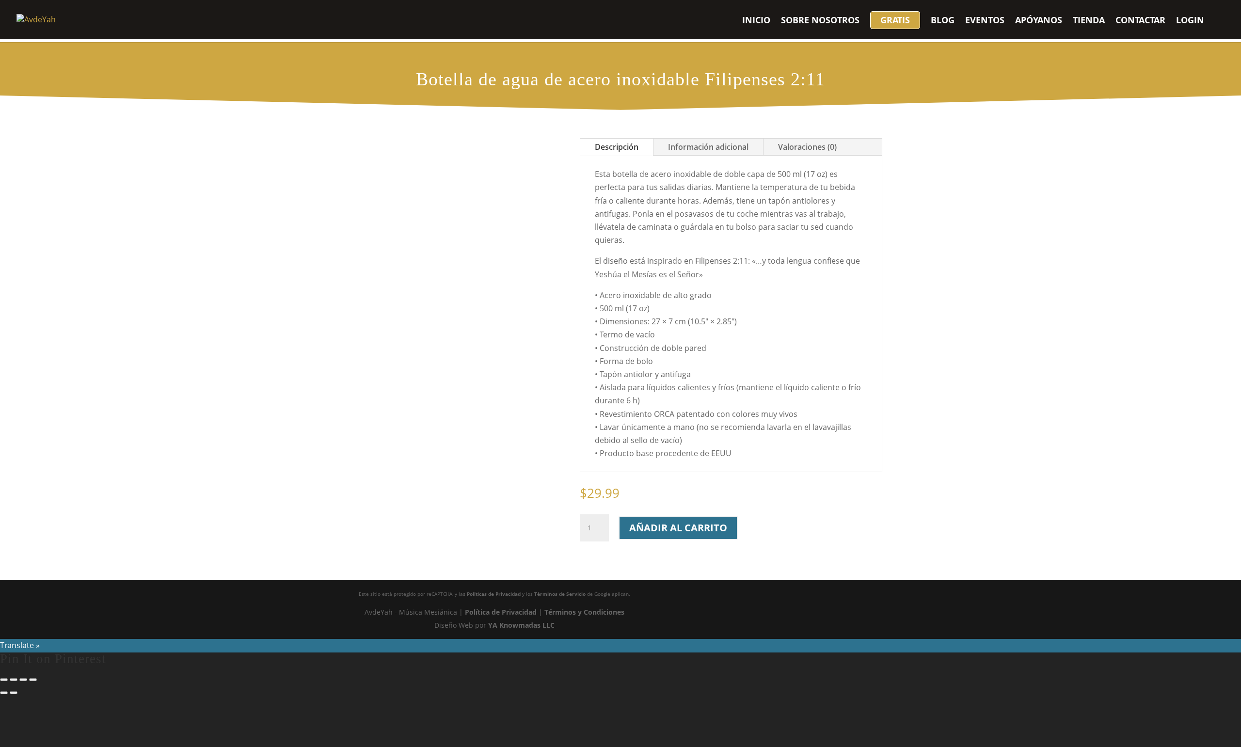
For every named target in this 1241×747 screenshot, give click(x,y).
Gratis (895, 20)
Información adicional (708, 147)
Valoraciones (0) (807, 147)
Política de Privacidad (501, 612)
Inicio (756, 21)
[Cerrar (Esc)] (33, 679)
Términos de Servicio (560, 593)
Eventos (984, 21)
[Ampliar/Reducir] (4, 679)
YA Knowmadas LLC (521, 625)
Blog (943, 21)
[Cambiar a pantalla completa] (13, 679)
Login (1190, 21)
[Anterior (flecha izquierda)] (4, 692)
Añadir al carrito (678, 527)
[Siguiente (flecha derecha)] (13, 692)
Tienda (1089, 21)
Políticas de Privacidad (494, 593)
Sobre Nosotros (820, 21)
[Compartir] (23, 679)
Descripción (616, 147)
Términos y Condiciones (584, 612)
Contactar (1140, 21)
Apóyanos (1038, 21)
